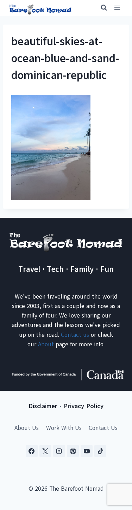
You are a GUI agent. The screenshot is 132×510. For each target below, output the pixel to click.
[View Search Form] (100, 8)
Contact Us (103, 428)
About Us (26, 428)
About (46, 344)
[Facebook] (32, 451)
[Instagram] (59, 451)
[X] (45, 451)
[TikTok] (100, 451)
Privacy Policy (83, 406)
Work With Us (64, 428)
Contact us (75, 335)
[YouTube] (87, 451)
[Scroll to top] (114, 470)
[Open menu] (117, 7)
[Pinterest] (73, 451)
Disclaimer (43, 406)
